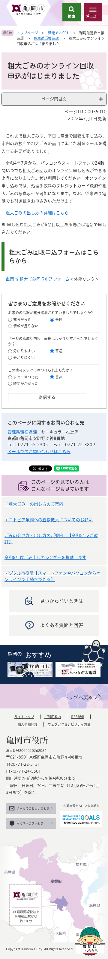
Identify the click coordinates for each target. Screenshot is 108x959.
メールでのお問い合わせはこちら (39, 452)
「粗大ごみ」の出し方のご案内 (33, 504)
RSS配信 (77, 716)
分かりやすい (24, 351)
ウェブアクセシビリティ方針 (69, 724)
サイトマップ (24, 716)
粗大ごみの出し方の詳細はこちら (37, 213)
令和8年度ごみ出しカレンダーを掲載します (45, 557)
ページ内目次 (54, 99)
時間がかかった (25, 383)
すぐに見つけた (25, 377)
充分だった (22, 319)
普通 (58, 319)
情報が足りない (25, 326)
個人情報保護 (28, 724)
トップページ (27, 33)
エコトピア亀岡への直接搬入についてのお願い (48, 520)
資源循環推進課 (46, 38)
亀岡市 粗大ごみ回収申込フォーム (38, 279)
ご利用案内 (52, 716)
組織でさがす (58, 33)
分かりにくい (24, 357)
